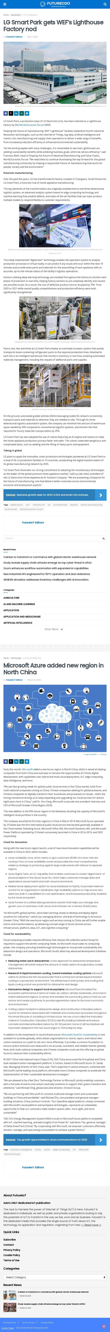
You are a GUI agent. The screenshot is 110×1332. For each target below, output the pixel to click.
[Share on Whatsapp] (21, 113)
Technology (16, 658)
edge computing (61, 1149)
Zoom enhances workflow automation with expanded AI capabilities (46, 568)
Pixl (46, 1328)
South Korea (11, 509)
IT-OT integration (30, 15)
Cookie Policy (11, 1255)
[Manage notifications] (104, 1326)
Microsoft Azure (12, 1154)
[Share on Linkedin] (16, 113)
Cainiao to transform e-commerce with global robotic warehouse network (49, 557)
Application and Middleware (22, 616)
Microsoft (27, 769)
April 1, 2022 (32, 36)
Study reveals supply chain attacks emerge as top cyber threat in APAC (47, 562)
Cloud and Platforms (32, 658)
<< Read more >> (91, 1225)
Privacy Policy (11, 1250)
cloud (47, 1149)
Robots (74, 505)
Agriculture (11, 598)
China (38, 1149)
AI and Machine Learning (19, 604)
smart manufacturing (91, 505)
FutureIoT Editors (14, 36)
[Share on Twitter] (11, 113)
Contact (8, 1245)
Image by (87, 754)
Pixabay (104, 754)
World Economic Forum (31, 124)
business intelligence (21, 1149)
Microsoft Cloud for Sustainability (79, 1034)
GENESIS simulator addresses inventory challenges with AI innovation (46, 579)
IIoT (28, 505)
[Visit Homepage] (55, 4)
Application (16, 15)
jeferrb (93, 754)
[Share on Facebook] (5, 113)
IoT (74, 1149)
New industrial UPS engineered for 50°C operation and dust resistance (46, 574)
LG (49, 505)
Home (6, 15)
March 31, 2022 (34, 680)
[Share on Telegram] (27, 113)
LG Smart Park (60, 505)
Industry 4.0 (39, 505)
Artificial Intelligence (17, 623)
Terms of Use (11, 1260)
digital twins (17, 505)
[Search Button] (105, 4)
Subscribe (9, 1239)
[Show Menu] (4, 4)
